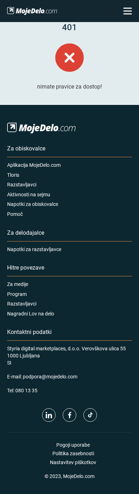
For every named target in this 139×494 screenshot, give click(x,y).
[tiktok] (90, 415)
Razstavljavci (21, 184)
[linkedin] (49, 415)
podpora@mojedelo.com (50, 376)
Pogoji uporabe (73, 444)
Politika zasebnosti (73, 453)
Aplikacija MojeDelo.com (34, 164)
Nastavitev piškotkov (73, 462)
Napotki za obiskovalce (32, 204)
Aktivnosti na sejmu (28, 194)
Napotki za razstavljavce (34, 249)
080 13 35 (26, 390)
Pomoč (15, 214)
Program (17, 294)
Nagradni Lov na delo (30, 313)
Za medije (17, 284)
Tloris (13, 174)
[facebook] (69, 415)
